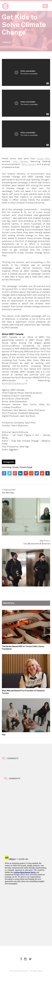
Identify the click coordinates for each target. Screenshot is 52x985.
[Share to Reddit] (31, 473)
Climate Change (25, 467)
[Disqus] (26, 818)
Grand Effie (43, 158)
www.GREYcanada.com (14, 383)
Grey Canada (20, 161)
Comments (12, 758)
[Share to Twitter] (9, 473)
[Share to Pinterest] (26, 473)
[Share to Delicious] (36, 473)
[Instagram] (25, 959)
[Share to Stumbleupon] (42, 473)
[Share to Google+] (15, 473)
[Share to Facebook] (4, 473)
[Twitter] (30, 959)
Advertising (6, 467)
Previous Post (8, 491)
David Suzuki (28, 164)
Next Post (36, 542)
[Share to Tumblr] (47, 473)
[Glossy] (10, 5)
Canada (15, 467)
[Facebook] (21, 959)
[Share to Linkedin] (20, 473)
